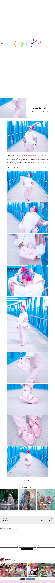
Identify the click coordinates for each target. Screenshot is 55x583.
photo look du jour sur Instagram (34, 155)
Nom (1, 545)
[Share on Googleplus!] (30, 481)
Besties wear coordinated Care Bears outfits (46, 504)
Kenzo (23, 167)
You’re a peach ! (8, 520)
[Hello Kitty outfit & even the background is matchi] (20, 570)
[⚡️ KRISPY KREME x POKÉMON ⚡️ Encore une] (34, 570)
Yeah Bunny (38, 167)
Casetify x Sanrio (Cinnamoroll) (27, 505)
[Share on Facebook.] (24, 481)
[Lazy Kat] (28, 44)
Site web (38, 545)
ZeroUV (29, 167)
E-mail (20, 545)
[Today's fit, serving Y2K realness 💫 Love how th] (48, 570)
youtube (13, 163)
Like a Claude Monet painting (9, 505)
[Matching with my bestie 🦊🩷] (7, 570)
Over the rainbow (46, 520)
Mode (39, 104)
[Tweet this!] (28, 481)
